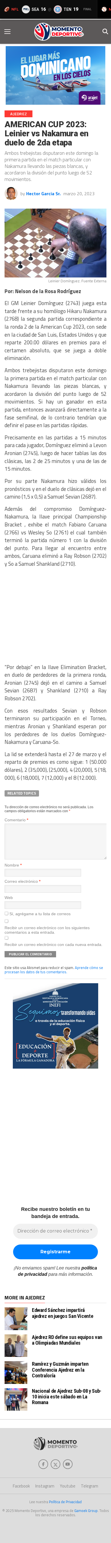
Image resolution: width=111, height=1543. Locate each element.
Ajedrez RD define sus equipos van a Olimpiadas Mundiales (67, 1340)
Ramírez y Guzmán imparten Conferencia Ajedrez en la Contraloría (60, 1369)
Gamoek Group (86, 1510)
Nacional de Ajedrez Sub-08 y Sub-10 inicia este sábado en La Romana (66, 1396)
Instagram (44, 1486)
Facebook (21, 1486)
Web (9, 897)
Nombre (13, 865)
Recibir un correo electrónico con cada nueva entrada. (53, 944)
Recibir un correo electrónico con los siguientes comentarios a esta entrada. (47, 930)
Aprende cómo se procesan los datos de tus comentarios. (54, 970)
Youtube (67, 1486)
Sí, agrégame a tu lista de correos (39, 914)
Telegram (89, 1486)
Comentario (16, 820)
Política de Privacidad (65, 1502)
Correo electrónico (22, 881)
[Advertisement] (55, 615)
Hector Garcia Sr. (43, 193)
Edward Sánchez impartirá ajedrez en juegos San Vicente (62, 1313)
